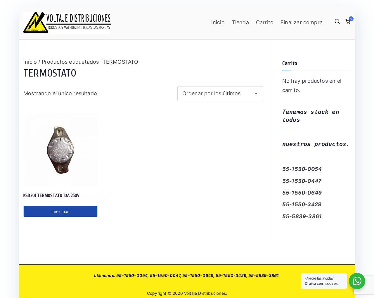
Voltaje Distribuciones (205, 293)
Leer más (60, 211)
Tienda (240, 22)
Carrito (264, 22)
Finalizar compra (301, 22)
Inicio (218, 22)
